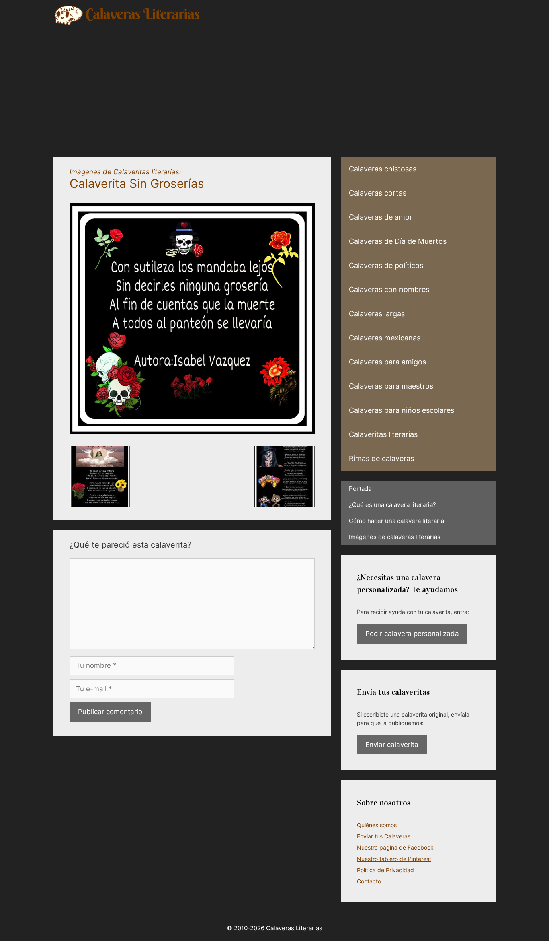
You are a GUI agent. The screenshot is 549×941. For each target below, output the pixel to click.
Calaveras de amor (380, 217)
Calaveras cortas (377, 193)
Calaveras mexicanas (384, 338)
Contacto (369, 881)
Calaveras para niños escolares (401, 410)
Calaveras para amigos (387, 362)
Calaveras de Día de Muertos (398, 241)
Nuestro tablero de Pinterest (394, 858)
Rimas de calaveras (381, 458)
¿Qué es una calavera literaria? (392, 505)
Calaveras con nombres (389, 289)
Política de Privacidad (385, 870)
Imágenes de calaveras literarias (394, 537)
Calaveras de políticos (386, 265)
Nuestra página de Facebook (395, 847)
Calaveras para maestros (391, 386)
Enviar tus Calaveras (383, 836)
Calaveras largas (377, 313)
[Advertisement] (274, 86)
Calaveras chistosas (382, 169)
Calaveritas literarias (383, 434)
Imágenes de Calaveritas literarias (124, 172)
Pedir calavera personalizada (412, 634)
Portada (360, 488)
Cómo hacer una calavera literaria (396, 521)
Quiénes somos (377, 825)
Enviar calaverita (391, 745)
